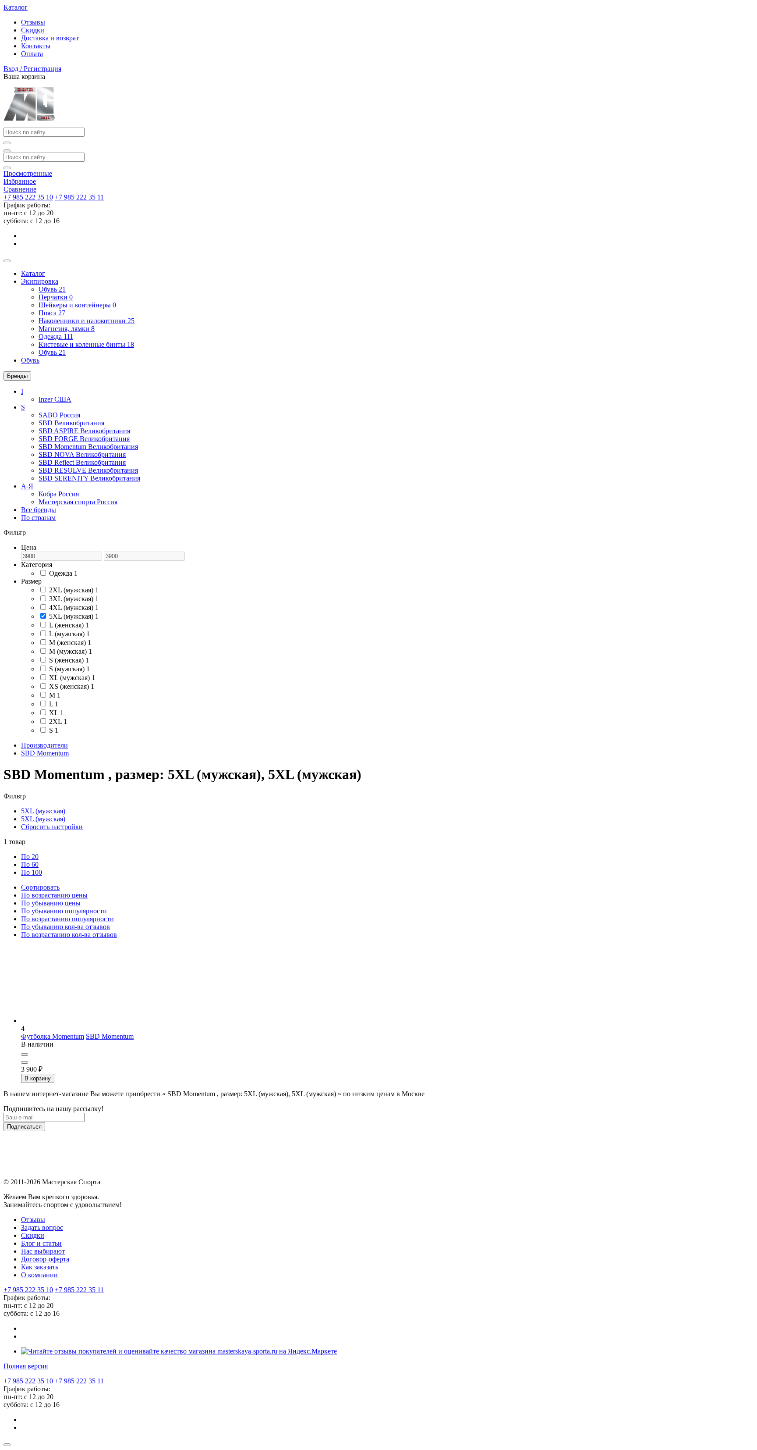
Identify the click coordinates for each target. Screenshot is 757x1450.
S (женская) (69, 660)
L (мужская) (69, 634)
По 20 (30, 856)
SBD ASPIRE (84, 431)
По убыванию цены (51, 903)
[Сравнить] (24, 1054)
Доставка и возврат (50, 38)
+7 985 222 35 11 (79, 197)
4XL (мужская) (74, 607)
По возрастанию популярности (67, 919)
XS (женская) (71, 686)
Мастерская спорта (78, 502)
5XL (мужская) (74, 616)
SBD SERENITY (89, 478)
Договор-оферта (45, 1259)
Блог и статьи (41, 1243)
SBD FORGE (84, 438)
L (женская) (69, 625)
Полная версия (26, 1366)
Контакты (35, 46)
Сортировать (40, 887)
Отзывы (33, 22)
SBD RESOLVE (88, 470)
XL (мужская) (72, 677)
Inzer (55, 399)
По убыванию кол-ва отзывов (65, 926)
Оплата (32, 53)
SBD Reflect (82, 462)
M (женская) (70, 642)
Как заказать (39, 1267)
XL (56, 712)
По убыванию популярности (64, 911)
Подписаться (24, 1126)
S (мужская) (69, 669)
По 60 (30, 864)
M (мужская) (70, 651)
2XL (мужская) (74, 590)
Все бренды (38, 509)
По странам (38, 517)
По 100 (31, 872)
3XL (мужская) (74, 598)
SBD (71, 423)
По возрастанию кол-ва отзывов (69, 934)
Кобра (59, 494)
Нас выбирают (43, 1251)
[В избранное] (24, 1062)
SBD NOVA (82, 454)
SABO (59, 415)
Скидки (32, 30)
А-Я (27, 486)
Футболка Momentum (52, 1036)
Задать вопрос (42, 1227)
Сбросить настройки (52, 826)
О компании (39, 1275)
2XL (58, 721)
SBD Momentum (88, 446)
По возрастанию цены (54, 895)
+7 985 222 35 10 (28, 197)
